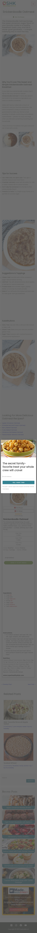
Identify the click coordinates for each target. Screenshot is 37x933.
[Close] (33, 442)
